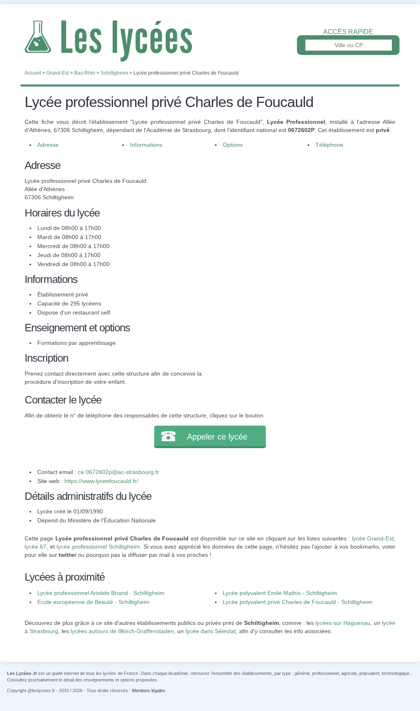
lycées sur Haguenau (342, 623)
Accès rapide (348, 32)
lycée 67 (35, 546)
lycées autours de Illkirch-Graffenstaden (122, 631)
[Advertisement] (299, 214)
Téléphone (329, 144)
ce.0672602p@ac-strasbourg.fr (118, 472)
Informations (146, 144)
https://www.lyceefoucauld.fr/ (101, 481)
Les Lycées (210, 41)
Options (233, 144)
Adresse (48, 144)
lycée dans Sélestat (210, 631)
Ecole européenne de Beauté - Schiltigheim (93, 602)
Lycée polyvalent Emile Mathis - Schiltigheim (280, 593)
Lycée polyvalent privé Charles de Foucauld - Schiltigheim (297, 602)
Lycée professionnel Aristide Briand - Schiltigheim (100, 593)
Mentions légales (148, 690)
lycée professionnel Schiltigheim (98, 546)
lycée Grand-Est (373, 538)
